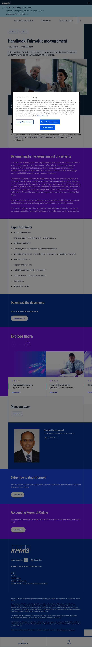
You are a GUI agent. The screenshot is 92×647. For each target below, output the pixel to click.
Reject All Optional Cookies (50, 122)
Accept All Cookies (47, 127)
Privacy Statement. (42, 116)
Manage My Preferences (24, 122)
